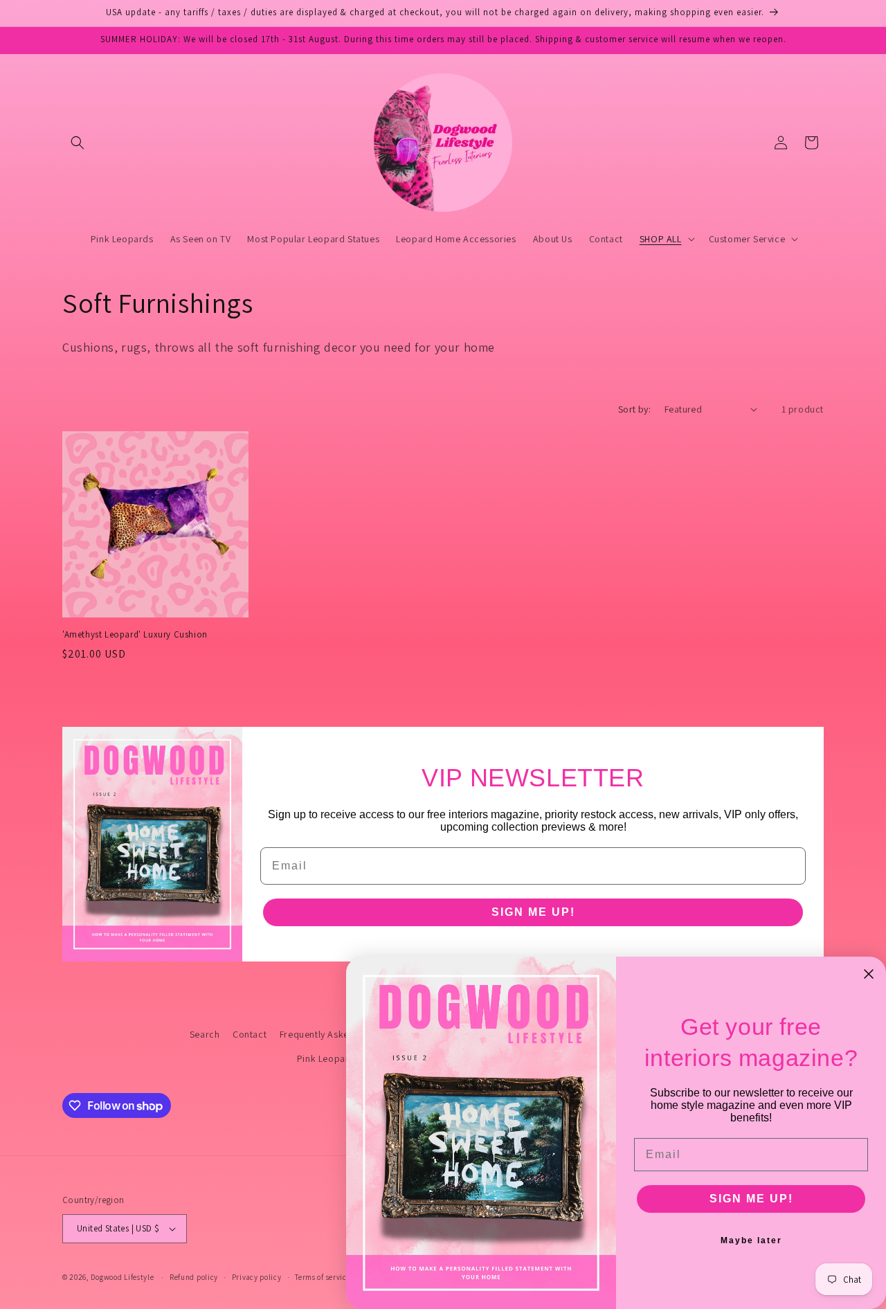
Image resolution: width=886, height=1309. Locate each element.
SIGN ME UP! (533, 912)
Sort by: (634, 409)
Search (205, 1034)
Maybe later (751, 1240)
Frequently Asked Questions (340, 1034)
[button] (77, 142)
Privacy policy (257, 1277)
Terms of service (322, 1277)
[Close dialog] (868, 974)
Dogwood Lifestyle (122, 1277)
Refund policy (194, 1277)
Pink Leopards (328, 1058)
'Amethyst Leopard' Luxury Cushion (135, 634)
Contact (249, 1034)
